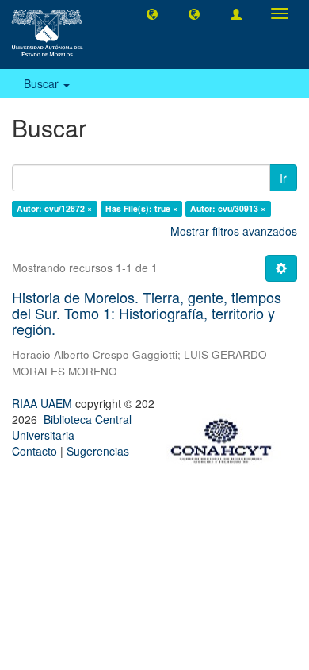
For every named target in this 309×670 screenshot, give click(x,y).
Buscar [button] (43, 83)
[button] (152, 13)
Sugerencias (98, 451)
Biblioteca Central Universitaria (72, 427)
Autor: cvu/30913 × (227, 208)
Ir (283, 178)
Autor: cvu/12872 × (54, 208)
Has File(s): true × (141, 208)
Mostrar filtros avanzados (233, 231)
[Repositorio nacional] (225, 438)
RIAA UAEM (43, 403)
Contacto (34, 451)
